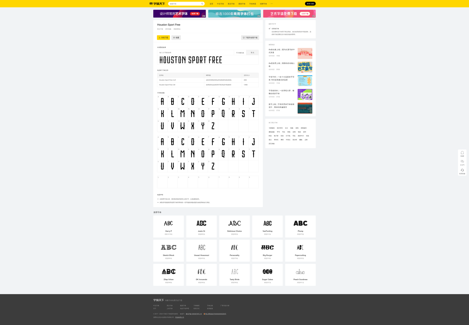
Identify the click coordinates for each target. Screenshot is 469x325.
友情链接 (210, 308)
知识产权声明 (184, 308)
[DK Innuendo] (201, 270)
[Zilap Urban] (168, 270)
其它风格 (168, 29)
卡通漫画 (272, 128)
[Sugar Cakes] (267, 270)
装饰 (297, 128)
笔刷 (299, 132)
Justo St (201, 231)
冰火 (286, 128)
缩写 (304, 132)
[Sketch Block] (168, 246)
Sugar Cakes (267, 279)
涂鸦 (294, 132)
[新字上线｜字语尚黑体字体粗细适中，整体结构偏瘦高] (305, 108)
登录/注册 (310, 3)
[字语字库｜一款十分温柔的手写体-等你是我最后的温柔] (305, 80)
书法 (283, 132)
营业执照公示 (179, 317)
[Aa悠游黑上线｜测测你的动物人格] (305, 67)
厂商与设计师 (224, 305)
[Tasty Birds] (234, 270)
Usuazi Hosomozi (201, 255)
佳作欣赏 (272, 56)
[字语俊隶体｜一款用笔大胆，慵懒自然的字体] (305, 94)
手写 (278, 132)
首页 (211, 3)
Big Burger (267, 255)
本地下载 (164, 37)
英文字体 (231, 3)
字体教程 (196, 305)
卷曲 (291, 128)
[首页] (159, 3)
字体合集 (210, 305)
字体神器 (252, 3)
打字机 (288, 136)
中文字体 (220, 3)
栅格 (300, 140)
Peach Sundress (300, 279)
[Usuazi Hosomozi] (201, 246)
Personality (234, 255)
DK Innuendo (201, 279)
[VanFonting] (267, 222)
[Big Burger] (267, 246)
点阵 (306, 140)
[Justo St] (201, 222)
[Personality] (234, 246)
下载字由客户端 (251, 37)
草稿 (288, 132)
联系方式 (196, 308)
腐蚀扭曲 (272, 132)
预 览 (252, 52)
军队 (294, 136)
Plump (300, 231)
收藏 (177, 37)
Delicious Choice (234, 231)
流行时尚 (280, 128)
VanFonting (267, 231)
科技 (270, 136)
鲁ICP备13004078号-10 (194, 314)
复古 (270, 140)
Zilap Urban (169, 279)
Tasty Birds (234, 279)
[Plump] (300, 222)
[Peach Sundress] (300, 270)
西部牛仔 (301, 136)
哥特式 (276, 140)
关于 (154, 308)
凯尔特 (295, 140)
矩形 (282, 136)
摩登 (282, 140)
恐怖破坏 (304, 128)
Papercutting (300, 255)
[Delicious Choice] (234, 222)
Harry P (168, 231)
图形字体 (242, 3)
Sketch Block (168, 255)
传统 (307, 136)
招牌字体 (263, 3)
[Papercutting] (300, 246)
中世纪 (288, 140)
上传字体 (170, 308)
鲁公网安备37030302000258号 (215, 314)
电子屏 (276, 136)
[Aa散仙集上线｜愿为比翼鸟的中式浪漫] (305, 53)
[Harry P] (168, 222)
